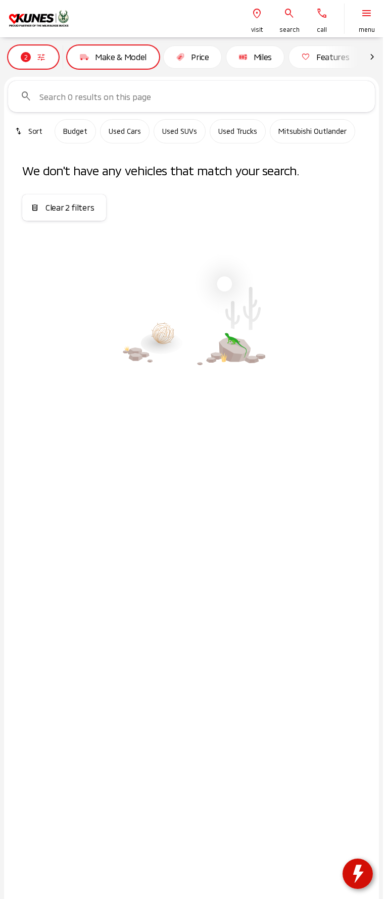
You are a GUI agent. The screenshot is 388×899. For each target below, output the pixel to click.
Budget (75, 131)
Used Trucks (237, 131)
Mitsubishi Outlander (312, 131)
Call (322, 29)
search (289, 29)
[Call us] (322, 14)
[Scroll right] (372, 57)
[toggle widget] (358, 874)
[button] (257, 19)
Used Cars (125, 131)
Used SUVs (179, 131)
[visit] (257, 14)
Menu (367, 29)
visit (257, 29)
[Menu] (367, 14)
